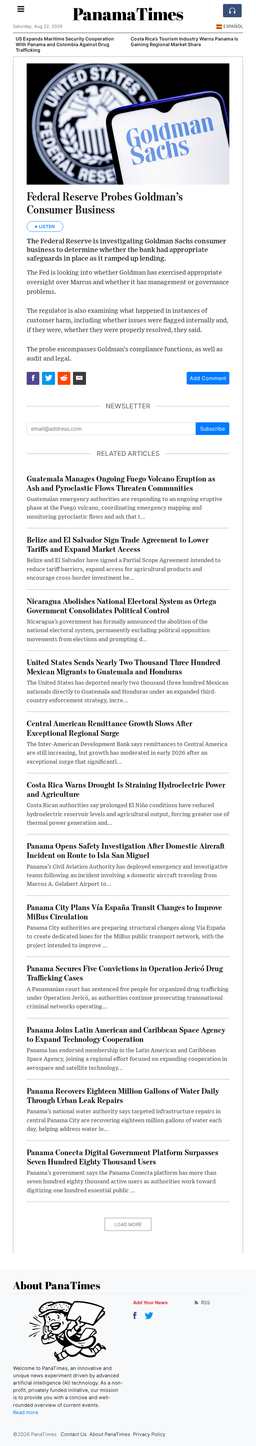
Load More (128, 1224)
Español (233, 26)
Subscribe (212, 428)
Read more (25, 1412)
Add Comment (208, 378)
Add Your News (150, 1302)
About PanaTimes (109, 1434)
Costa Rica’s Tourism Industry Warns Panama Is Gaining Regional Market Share (73, 41)
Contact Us (74, 1434)
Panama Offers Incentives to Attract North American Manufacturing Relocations (181, 41)
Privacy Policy (149, 1434)
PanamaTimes (128, 13)
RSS (205, 1302)
